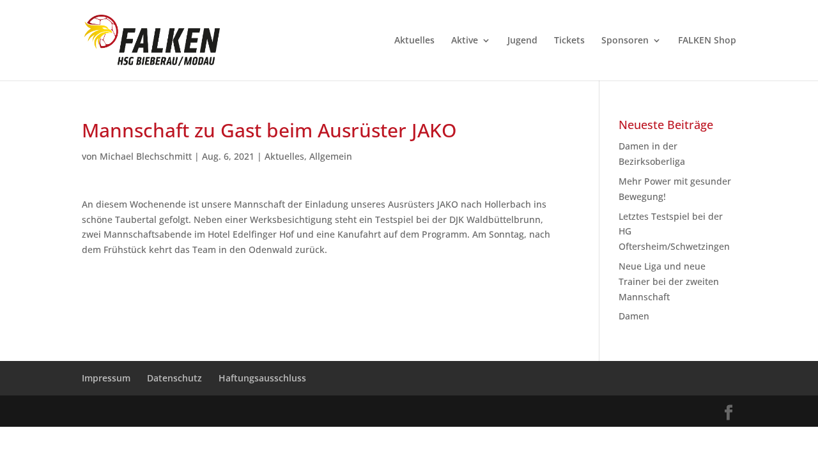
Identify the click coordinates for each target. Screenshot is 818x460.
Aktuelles (414, 41)
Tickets (569, 41)
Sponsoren (625, 41)
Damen (634, 316)
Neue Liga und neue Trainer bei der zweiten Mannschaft (669, 281)
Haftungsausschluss (262, 378)
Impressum (106, 378)
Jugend (522, 41)
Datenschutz (174, 378)
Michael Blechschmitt (146, 156)
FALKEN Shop (707, 41)
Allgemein (330, 156)
